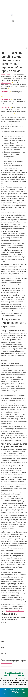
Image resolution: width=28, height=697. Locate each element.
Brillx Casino (4, 91)
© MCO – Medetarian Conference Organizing (14, 690)
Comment (4, 622)
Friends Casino (5, 75)
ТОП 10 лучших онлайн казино (15, 611)
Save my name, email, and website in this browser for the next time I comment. (13, 661)
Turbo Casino (5, 108)
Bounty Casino (5, 99)
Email (3, 647)
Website (3, 653)
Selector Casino (6, 83)
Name (3, 641)
